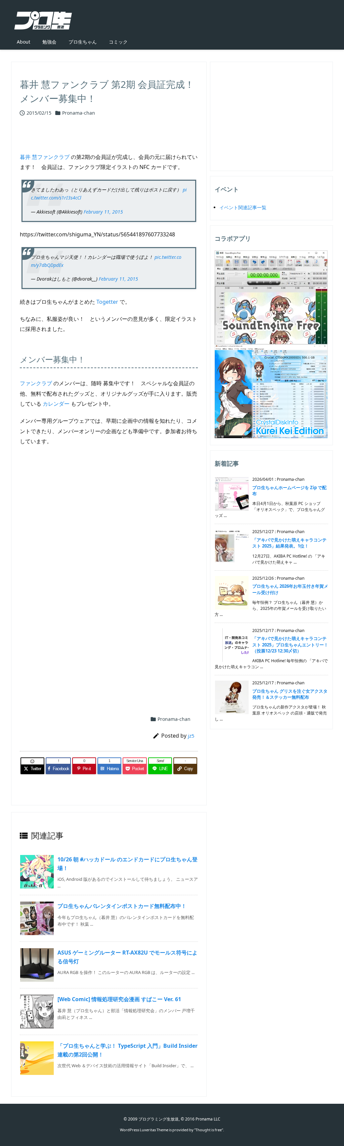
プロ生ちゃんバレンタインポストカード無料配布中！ (121, 906)
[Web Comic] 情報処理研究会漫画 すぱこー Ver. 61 (119, 999)
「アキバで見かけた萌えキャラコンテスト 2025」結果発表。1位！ (289, 543)
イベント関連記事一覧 (242, 207)
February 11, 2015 (103, 212)
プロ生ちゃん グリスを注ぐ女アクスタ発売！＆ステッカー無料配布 (290, 694)
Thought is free (209, 1129)
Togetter (107, 301)
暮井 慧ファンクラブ (45, 157)
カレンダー (56, 403)
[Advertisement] (109, 522)
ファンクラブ (36, 383)
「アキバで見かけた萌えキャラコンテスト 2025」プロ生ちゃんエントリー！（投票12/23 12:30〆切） (290, 644)
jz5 (191, 735)
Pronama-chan (78, 113)
